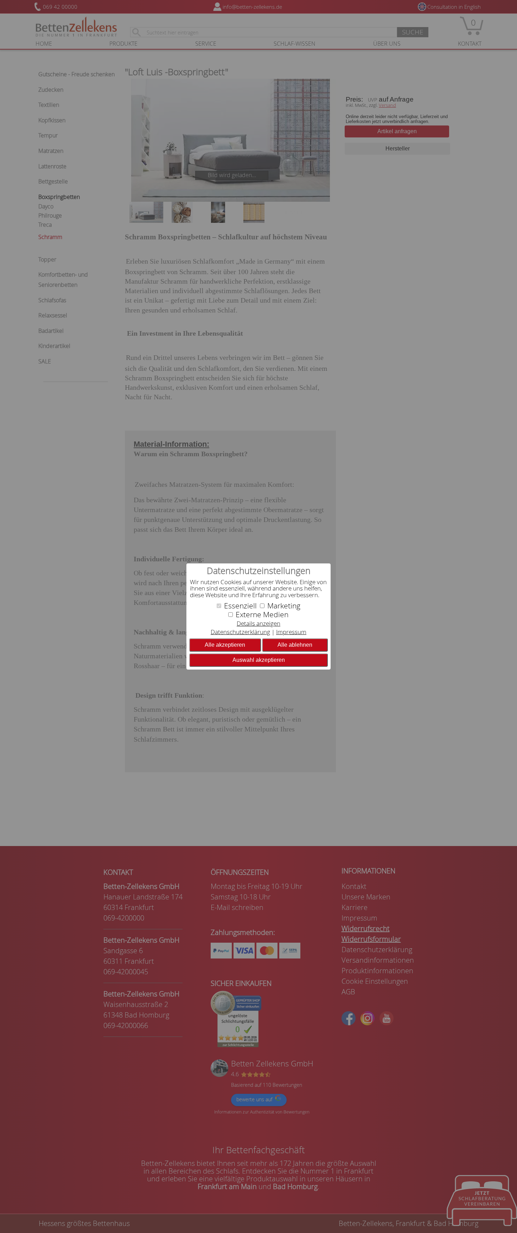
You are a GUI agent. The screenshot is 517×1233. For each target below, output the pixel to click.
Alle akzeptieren (225, 645)
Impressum (291, 632)
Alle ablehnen (294, 645)
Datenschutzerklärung (240, 632)
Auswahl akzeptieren (258, 660)
